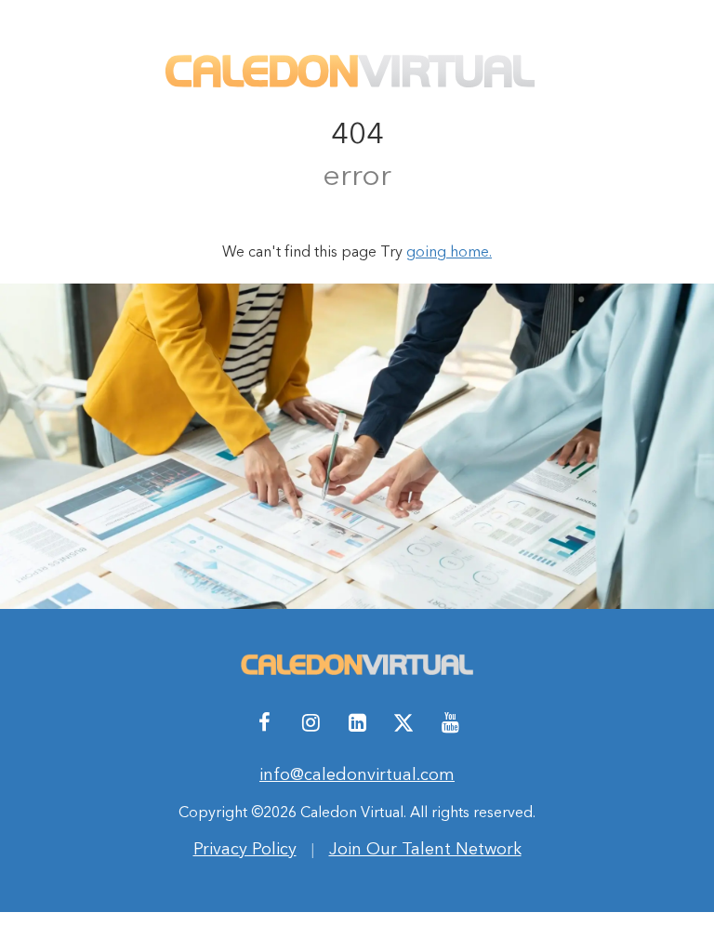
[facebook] (264, 722)
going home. (449, 251)
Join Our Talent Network (425, 848)
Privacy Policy (245, 848)
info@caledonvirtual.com (357, 774)
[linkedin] (357, 722)
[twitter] (403, 722)
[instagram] (310, 722)
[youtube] (450, 722)
